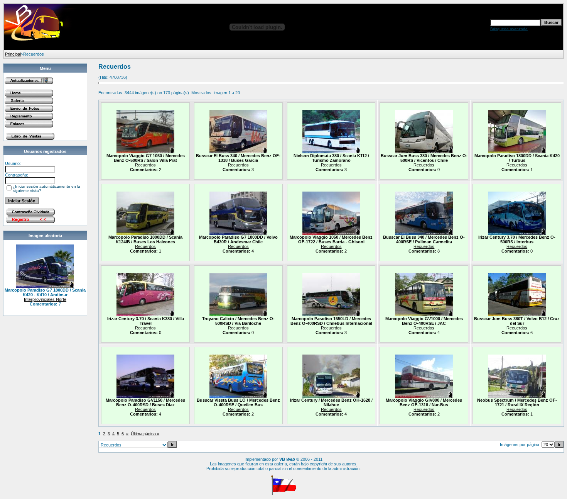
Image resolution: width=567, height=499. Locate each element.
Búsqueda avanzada (509, 29)
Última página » (145, 433)
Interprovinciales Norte (45, 299)
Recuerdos (145, 165)
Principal (13, 54)
